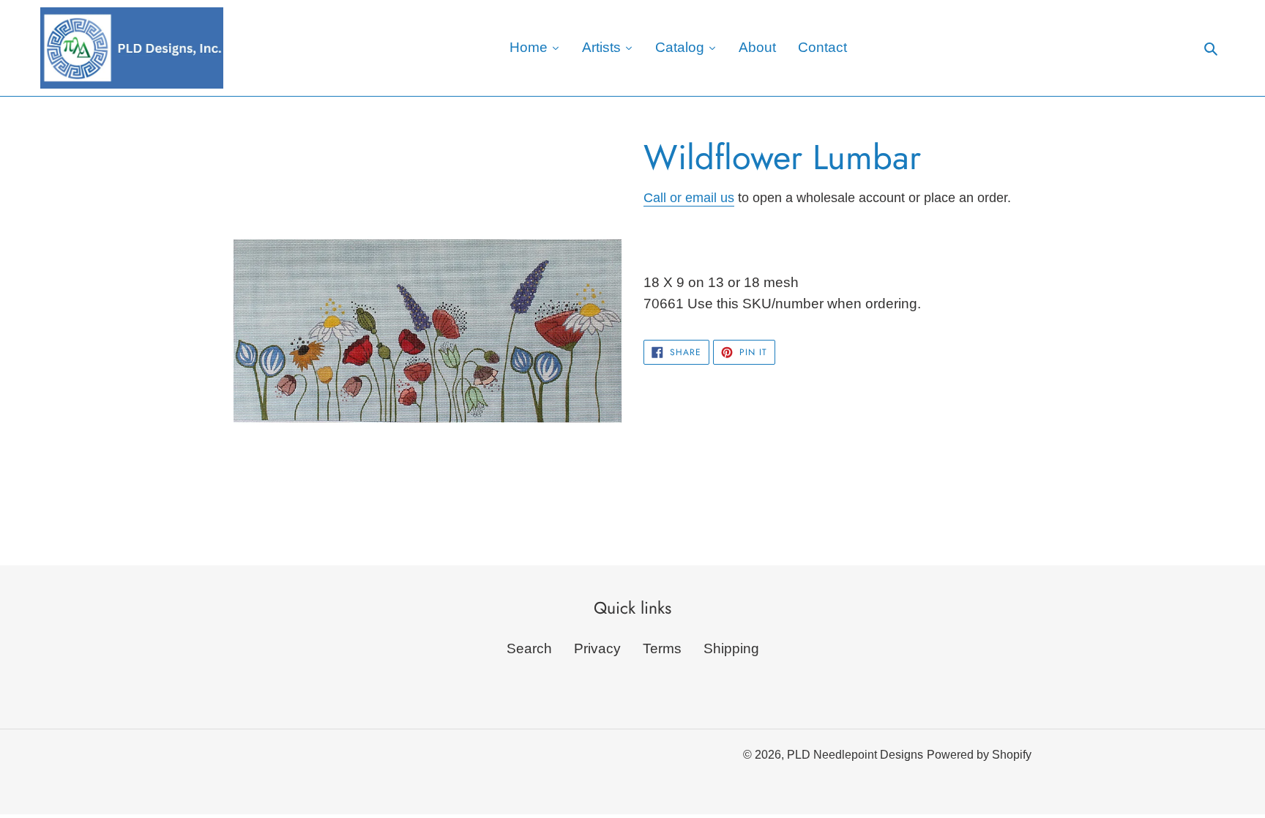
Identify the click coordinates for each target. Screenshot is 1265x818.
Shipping (731, 648)
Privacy (597, 648)
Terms (662, 648)
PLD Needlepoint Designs (855, 754)
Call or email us (688, 197)
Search (529, 648)
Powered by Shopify (979, 754)
